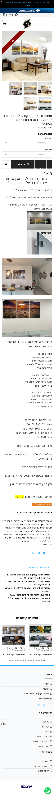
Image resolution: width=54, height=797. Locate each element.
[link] (47, 790)
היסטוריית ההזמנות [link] (41, 766)
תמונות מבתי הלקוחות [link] (40, 741)
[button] (45, 89)
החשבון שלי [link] (44, 761)
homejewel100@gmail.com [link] (36, 693)
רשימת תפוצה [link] (43, 771)
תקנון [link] (47, 731)
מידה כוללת (48, 150)
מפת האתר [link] (45, 726)
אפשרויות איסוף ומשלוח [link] (39, 567)
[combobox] (27, 143)
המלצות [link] (46, 688)
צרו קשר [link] (46, 722)
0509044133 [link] (43, 698)
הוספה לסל (21, 164)
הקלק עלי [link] (19, 496)
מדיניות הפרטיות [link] (43, 736)
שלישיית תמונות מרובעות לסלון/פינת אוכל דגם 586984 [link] (42, 650)
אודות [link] (47, 683)
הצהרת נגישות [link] (43, 746)
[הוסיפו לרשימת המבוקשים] (6, 164)
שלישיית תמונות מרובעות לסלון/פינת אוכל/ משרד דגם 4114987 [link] (14, 650)
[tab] (32, 71)
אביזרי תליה (48, 138)
